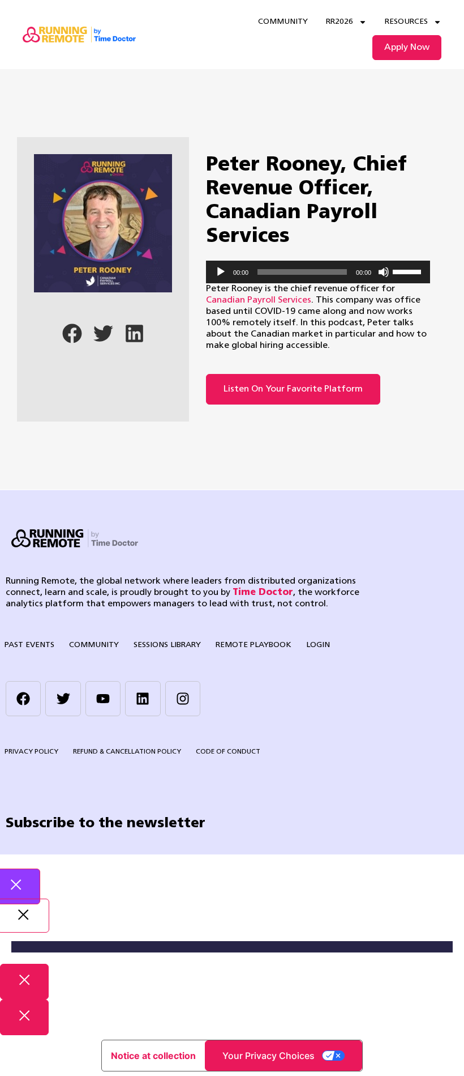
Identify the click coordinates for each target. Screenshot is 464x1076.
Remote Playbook (253, 645)
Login (318, 645)
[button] (72, 333)
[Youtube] (103, 698)
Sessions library (167, 645)
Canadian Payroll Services (258, 300)
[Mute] (383, 272)
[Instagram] (182, 698)
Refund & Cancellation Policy (127, 751)
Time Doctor (263, 592)
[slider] (408, 271)
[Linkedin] (142, 698)
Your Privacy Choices (268, 1055)
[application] (318, 272)
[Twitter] (62, 698)
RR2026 (339, 22)
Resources (406, 22)
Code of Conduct (228, 751)
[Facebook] (23, 698)
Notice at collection (153, 1055)
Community (283, 22)
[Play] (220, 272)
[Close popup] (24, 982)
